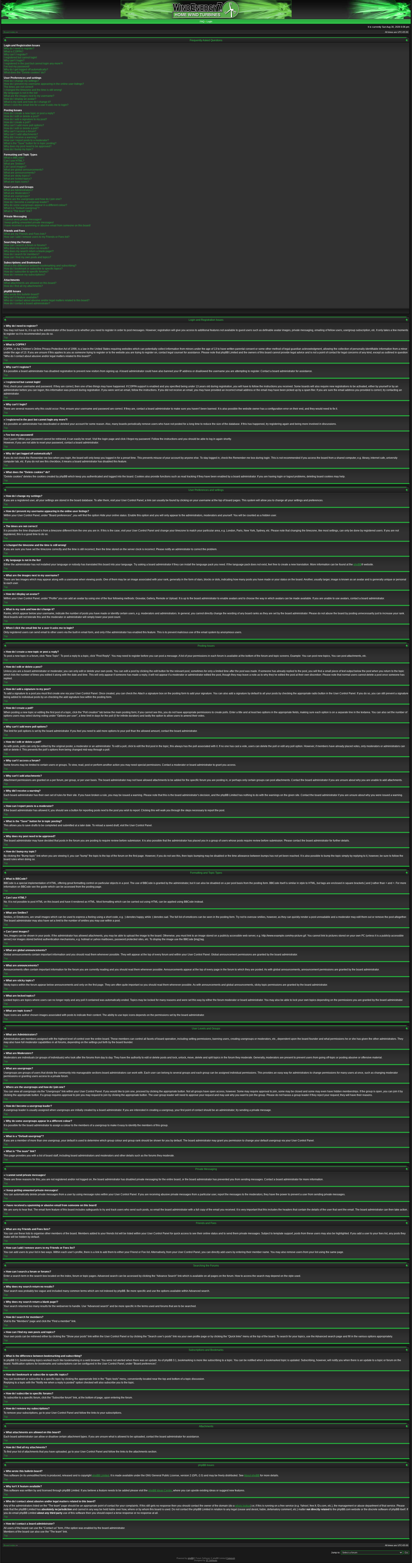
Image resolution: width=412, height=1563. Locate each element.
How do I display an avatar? (20, 98)
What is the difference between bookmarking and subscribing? (40, 265)
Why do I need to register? (19, 48)
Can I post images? (15, 166)
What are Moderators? (17, 193)
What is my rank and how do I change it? (27, 101)
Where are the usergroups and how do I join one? (33, 199)
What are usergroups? (17, 196)
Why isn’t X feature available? (21, 297)
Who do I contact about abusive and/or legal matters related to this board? (46, 300)
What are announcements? (19, 172)
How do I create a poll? (17, 122)
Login (209, 21)
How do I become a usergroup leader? (26, 202)
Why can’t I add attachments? (21, 134)
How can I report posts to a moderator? (26, 140)
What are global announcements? (23, 169)
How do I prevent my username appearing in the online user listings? (44, 83)
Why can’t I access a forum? (20, 131)
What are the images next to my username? (29, 95)
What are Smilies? (14, 163)
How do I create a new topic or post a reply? (29, 113)
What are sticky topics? (17, 175)
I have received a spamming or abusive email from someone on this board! (47, 225)
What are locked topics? (18, 178)
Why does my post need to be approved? (28, 146)
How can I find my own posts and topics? (27, 257)
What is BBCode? (14, 157)
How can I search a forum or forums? (25, 245)
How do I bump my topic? (18, 149)
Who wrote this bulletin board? (21, 294)
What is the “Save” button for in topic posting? (30, 143)
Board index (10, 32)
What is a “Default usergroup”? (21, 208)
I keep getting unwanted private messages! (29, 222)
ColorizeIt (230, 1558)
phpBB (357, 564)
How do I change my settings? (21, 80)
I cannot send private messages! (22, 219)
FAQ (202, 21)
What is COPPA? (13, 51)
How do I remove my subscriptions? (24, 274)
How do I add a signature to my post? (25, 119)
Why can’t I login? (14, 60)
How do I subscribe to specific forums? (26, 271)
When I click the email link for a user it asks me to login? (36, 104)
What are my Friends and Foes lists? (25, 233)
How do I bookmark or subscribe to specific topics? (33, 268)
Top (6, 337)
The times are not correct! (18, 86)
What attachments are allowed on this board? (30, 282)
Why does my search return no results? (26, 248)
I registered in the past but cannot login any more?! (33, 63)
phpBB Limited (100, 1475)
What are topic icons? (16, 181)
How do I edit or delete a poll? (21, 128)
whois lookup (243, 1505)
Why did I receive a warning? (21, 137)
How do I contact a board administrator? (27, 303)
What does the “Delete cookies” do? (24, 72)
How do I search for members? (21, 254)
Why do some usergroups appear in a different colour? (35, 205)
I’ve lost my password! (16, 66)
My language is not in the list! (21, 92)
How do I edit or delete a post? (21, 116)
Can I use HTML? (14, 160)
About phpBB (251, 1475)
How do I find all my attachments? (23, 285)
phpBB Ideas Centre (160, 1490)
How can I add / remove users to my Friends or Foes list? (37, 236)
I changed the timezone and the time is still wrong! (33, 89)
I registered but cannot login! (20, 57)
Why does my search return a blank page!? (29, 251)
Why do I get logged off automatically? (26, 69)
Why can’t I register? (15, 54)
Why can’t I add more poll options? (24, 125)
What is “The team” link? (18, 211)
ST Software (211, 1560)
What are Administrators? (18, 190)
